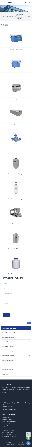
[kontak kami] (28, 438)
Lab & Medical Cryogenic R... (9, 351)
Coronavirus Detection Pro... (9, 365)
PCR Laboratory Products (8, 332)
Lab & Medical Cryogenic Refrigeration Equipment (19, 16)
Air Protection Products (8, 337)
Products (12, 16)
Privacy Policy (21, 444)
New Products (5, 374)
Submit (6, 315)
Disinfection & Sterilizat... (8, 346)
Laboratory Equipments (8, 360)
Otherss (28, 16)
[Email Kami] (28, 443)
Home (7, 16)
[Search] (21, 2)
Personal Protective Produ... (9, 369)
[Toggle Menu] (29, 2)
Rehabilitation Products (8, 355)
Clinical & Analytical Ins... (8, 341)
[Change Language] (25, 2)
